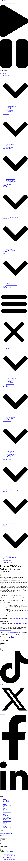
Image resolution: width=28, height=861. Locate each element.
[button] (3, 70)
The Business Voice (10, 144)
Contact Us (5, 286)
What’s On (5, 251)
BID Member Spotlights (11, 285)
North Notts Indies (7, 805)
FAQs (7, 112)
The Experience (9, 145)
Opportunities (6, 806)
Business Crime (9, 183)
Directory (5, 185)
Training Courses (9, 180)
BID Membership (10, 111)
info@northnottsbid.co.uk (6, 833)
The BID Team (9, 110)
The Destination (9, 147)
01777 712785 (3, 835)
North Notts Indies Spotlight (12, 217)
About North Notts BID (11, 106)
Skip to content (3, 0)
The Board (8, 108)
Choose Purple (9, 851)
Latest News (8, 283)
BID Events (8, 184)
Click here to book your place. (20, 618)
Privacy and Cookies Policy (9, 855)
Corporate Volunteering (11, 250)
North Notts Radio (7, 287)
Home (4, 799)
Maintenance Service (10, 179)
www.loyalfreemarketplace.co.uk (13, 632)
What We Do (6, 801)
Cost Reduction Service (11, 181)
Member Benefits (7, 803)
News (4, 808)
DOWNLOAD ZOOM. (5, 630)
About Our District (10, 107)
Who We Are (6, 800)
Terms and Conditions (8, 854)
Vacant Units (9, 249)
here (12, 637)
